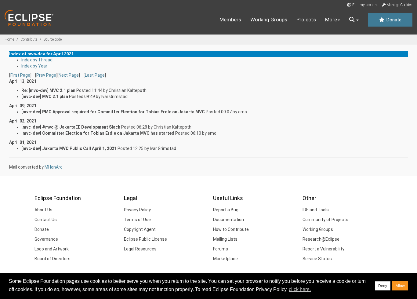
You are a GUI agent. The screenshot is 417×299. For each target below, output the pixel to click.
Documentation (228, 219)
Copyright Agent (140, 229)
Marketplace (225, 258)
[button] (354, 19)
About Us (43, 209)
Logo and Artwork (51, 248)
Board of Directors (52, 258)
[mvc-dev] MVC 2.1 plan (44, 96)
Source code (53, 39)
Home (9, 39)
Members (230, 19)
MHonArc (54, 167)
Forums (220, 248)
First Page (20, 75)
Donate (393, 20)
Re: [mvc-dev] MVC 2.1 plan (48, 90)
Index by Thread (37, 59)
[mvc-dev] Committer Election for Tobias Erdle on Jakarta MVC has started (97, 133)
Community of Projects (325, 219)
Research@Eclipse (321, 239)
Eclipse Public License (145, 239)
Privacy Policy (137, 209)
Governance (46, 239)
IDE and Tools (316, 209)
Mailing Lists (225, 239)
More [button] (331, 19)
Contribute (28, 39)
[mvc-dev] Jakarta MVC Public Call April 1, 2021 (69, 148)
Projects (306, 19)
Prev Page (46, 75)
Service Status (317, 258)
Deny (382, 286)
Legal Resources (140, 248)
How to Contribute (231, 229)
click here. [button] (300, 289)
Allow (400, 286)
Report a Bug (225, 209)
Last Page (95, 75)
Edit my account (364, 5)
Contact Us (45, 219)
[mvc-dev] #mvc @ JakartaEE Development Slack (70, 127)
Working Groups (268, 19)
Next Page (69, 75)
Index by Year (34, 66)
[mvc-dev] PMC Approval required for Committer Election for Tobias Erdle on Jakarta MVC (113, 111)
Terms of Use (137, 219)
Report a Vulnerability (323, 248)
